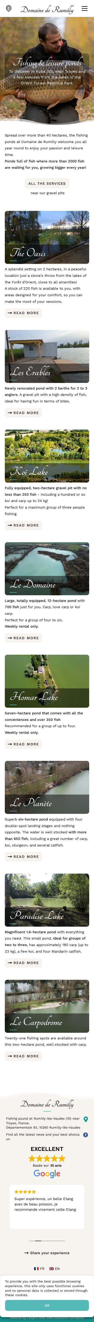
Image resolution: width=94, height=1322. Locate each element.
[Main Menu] (84, 8)
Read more (26, 313)
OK (47, 1305)
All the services (47, 183)
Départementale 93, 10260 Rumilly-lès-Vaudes (43, 1127)
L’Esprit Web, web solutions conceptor (55, 1317)
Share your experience (50, 1253)
